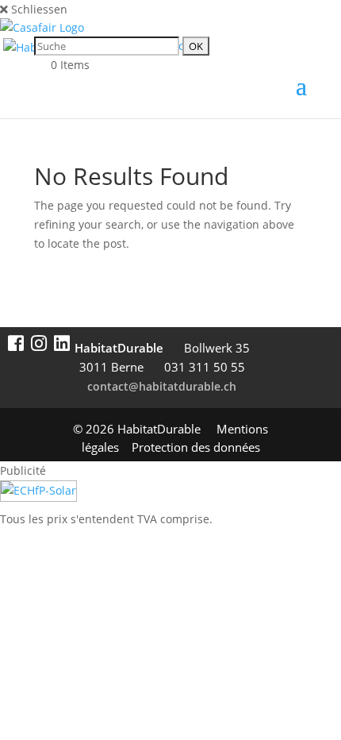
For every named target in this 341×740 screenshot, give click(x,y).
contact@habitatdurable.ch (161, 386)
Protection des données (196, 447)
